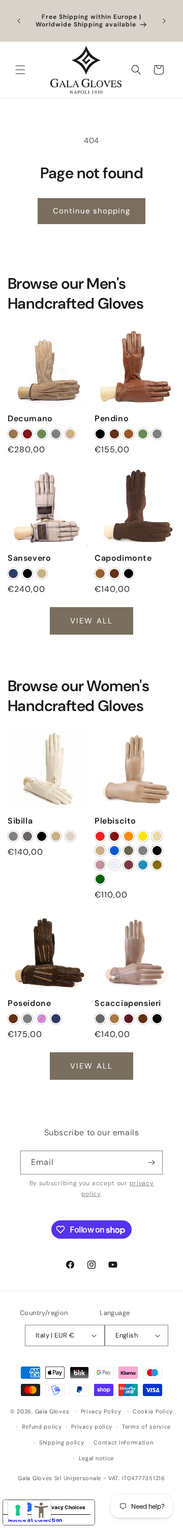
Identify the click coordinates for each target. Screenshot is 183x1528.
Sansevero (29, 558)
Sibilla (20, 821)
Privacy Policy (101, 1411)
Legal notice (96, 1458)
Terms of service (146, 1426)
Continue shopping (91, 211)
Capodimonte (123, 558)
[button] (20, 70)
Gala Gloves (52, 1410)
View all (91, 620)
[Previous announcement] (19, 21)
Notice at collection (35, 1520)
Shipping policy (61, 1442)
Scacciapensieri (128, 1003)
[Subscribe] (151, 1163)
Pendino (112, 419)
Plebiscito (115, 821)
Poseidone (29, 1003)
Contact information (123, 1442)
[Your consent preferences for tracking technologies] (17, 1510)
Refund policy (42, 1426)
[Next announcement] (164, 21)
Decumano (30, 419)
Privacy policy (91, 1426)
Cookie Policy (153, 1411)
